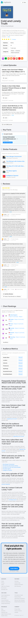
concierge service (12, 499)
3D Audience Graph (19, 595)
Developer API (4, 589)
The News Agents (11, 171)
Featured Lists (4, 612)
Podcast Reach (18, 596)
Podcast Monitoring (5, 603)
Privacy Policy (17, 609)
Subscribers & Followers (20, 598)
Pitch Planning (18, 586)
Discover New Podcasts (20, 600)
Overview (17, 581)
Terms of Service (18, 610)
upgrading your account (18, 436)
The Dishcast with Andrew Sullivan (15, 161)
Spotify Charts (4, 615)
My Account (3, 587)
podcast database (6, 484)
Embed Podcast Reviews (20, 601)
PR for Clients (4, 596)
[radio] (2, 39)
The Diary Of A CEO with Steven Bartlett (15, 166)
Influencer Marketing (5, 601)
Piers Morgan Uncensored (13, 156)
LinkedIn (16, 612)
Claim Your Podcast (5, 586)
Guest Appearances (5, 595)
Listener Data (17, 582)
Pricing (2, 582)
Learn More (14, 568)
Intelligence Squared (12, 175)
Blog (2, 609)
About (2, 584)
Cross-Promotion (5, 600)
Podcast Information (19, 584)
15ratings (13, 39)
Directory (3, 610)
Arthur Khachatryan (7, 26)
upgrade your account (12, 418)
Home (2, 581)
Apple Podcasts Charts (6, 614)
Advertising (3, 598)
